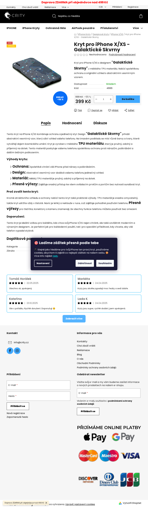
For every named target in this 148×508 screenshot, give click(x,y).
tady (55, 256)
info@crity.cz (21, 342)
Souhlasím (105, 263)
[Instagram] (17, 350)
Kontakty (11, 7)
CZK (101, 6)
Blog (79, 354)
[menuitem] (11, 28)
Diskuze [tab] (100, 123)
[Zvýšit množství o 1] (111, 99)
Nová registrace (16, 413)
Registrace (133, 6)
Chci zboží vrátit (30, 7)
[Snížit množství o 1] (96, 99)
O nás (80, 359)
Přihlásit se (18, 406)
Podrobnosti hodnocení (122, 54)
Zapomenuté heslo (17, 417)
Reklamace (50, 7)
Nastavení (43, 263)
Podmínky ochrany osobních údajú (96, 367)
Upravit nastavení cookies (80, 504)
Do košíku (128, 99)
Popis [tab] (46, 123)
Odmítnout (85, 263)
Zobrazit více (74, 318)
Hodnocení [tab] (72, 123)
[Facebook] (10, 350)
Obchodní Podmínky (88, 363)
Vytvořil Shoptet (132, 503)
